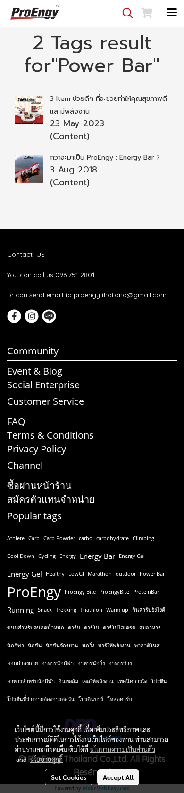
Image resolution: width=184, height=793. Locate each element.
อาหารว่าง (120, 663)
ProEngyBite (114, 591)
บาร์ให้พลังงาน (114, 645)
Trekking (66, 609)
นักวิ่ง (88, 645)
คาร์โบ (91, 627)
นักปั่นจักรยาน (62, 645)
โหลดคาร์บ (119, 699)
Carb (34, 537)
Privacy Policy (36, 448)
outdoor (126, 573)
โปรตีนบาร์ (90, 699)
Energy (67, 555)
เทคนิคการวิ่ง (132, 681)
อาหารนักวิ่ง (91, 663)
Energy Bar (97, 556)
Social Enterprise (43, 384)
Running (20, 609)
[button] (124, 13)
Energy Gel (24, 574)
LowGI (76, 573)
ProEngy (34, 592)
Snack (45, 609)
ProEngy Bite (80, 591)
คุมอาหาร (150, 627)
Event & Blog (34, 371)
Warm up (117, 609)
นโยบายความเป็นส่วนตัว (122, 749)
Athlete (16, 537)
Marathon (100, 573)
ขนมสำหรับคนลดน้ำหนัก (35, 627)
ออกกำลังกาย (22, 663)
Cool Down (20, 555)
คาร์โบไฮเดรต (119, 627)
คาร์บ (74, 627)
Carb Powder (59, 537)
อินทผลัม (68, 681)
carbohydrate (112, 537)
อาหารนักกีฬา (58, 663)
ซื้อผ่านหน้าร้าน (39, 485)
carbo (85, 537)
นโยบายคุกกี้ (46, 759)
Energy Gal (132, 555)
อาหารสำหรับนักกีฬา (31, 681)
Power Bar (152, 573)
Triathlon (91, 609)
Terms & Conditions (50, 435)
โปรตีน (159, 681)
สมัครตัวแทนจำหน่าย (51, 499)
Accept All (118, 777)
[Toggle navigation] (171, 13)
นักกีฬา (15, 645)
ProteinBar (146, 591)
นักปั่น (35, 645)
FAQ (16, 421)
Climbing (143, 537)
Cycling (47, 555)
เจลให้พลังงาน (98, 681)
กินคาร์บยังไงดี (148, 609)
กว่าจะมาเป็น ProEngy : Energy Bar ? (105, 158)
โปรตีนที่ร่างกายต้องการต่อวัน (41, 699)
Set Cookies (68, 777)
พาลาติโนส (147, 645)
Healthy (55, 573)
